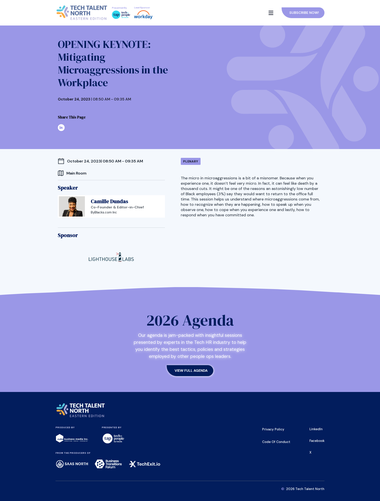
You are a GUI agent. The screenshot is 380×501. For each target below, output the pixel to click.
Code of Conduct (276, 442)
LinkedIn (316, 429)
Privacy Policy (273, 429)
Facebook (317, 441)
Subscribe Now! (304, 12)
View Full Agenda (191, 370)
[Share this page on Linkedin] (61, 127)
